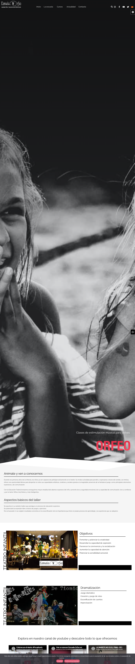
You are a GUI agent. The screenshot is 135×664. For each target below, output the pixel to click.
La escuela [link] (48, 7)
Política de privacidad (72, 661)
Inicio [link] (38, 7)
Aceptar (59, 661)
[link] (11, 4)
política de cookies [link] (70, 658)
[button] (8, 550)
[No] (133, 659)
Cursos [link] (60, 7)
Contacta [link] (82, 7)
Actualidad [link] (71, 7)
